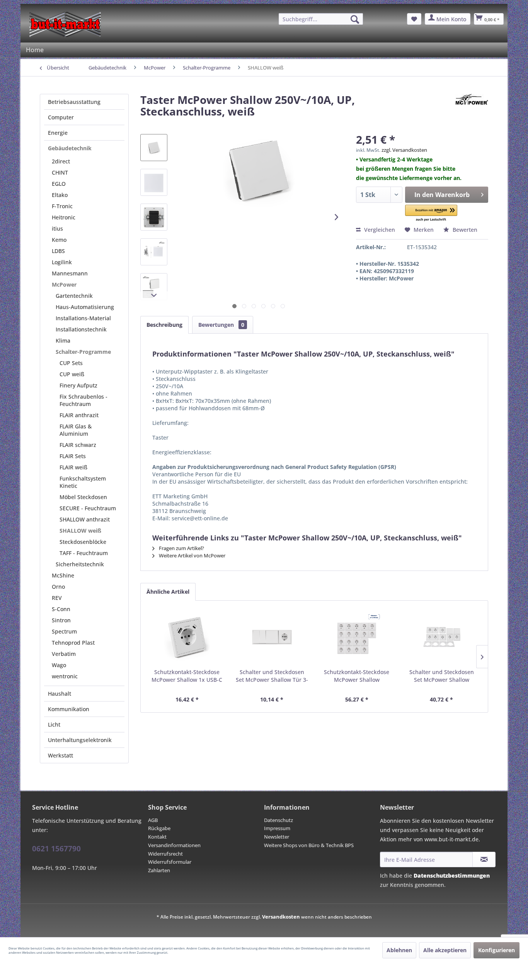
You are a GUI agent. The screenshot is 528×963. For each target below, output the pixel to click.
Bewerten (464, 229)
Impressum (277, 828)
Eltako (60, 195)
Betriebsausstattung (74, 101)
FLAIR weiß (73, 467)
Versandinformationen (174, 845)
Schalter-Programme (83, 351)
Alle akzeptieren (445, 950)
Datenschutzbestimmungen (452, 875)
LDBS (58, 251)
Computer (61, 117)
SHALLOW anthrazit (85, 519)
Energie (58, 132)
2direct (61, 161)
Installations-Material (83, 318)
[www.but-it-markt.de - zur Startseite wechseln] (65, 24)
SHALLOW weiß (80, 530)
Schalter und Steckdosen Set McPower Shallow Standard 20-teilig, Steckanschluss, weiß (441, 676)
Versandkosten (281, 916)
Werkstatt (60, 755)
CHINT (60, 172)
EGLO (59, 183)
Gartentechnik (74, 295)
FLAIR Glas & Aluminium (76, 430)
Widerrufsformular (169, 861)
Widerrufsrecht (165, 853)
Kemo (59, 239)
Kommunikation (68, 709)
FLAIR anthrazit (79, 415)
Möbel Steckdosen (83, 497)
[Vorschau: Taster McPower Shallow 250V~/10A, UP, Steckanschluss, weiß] (153, 147)
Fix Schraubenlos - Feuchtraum (83, 400)
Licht (54, 724)
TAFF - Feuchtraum (84, 553)
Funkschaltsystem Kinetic (83, 482)
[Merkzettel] (414, 19)
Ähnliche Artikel (167, 591)
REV (57, 597)
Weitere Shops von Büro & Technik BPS (309, 845)
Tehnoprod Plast (73, 642)
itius (57, 228)
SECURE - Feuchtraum (88, 508)
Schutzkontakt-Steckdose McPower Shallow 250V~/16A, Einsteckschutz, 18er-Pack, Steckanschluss (356, 676)
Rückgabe (159, 828)
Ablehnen (399, 950)
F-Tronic (62, 206)
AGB (153, 820)
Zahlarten (159, 870)
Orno (58, 586)
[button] (431, 213)
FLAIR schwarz (78, 444)
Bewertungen (221, 324)
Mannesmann (70, 273)
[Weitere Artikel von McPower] (471, 107)
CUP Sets (71, 363)
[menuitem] (321, 19)
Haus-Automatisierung (85, 307)
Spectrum (64, 631)
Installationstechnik (81, 329)
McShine (63, 575)
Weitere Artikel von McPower (191, 555)
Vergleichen (379, 229)
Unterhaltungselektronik (80, 740)
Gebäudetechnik (70, 148)
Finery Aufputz (78, 385)
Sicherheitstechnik (80, 564)
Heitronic (63, 217)
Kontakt (157, 836)
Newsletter (276, 836)
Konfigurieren (496, 950)
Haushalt (59, 693)
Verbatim (64, 653)
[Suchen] (355, 19)
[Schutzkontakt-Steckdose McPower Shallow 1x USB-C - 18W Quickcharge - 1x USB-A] (187, 637)
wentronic (65, 676)
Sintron (61, 620)
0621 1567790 (56, 849)
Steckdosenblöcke (83, 541)
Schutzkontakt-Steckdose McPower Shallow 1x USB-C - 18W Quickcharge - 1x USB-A (187, 676)
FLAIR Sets (73, 456)
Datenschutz (278, 820)
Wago (59, 665)
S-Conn (61, 609)
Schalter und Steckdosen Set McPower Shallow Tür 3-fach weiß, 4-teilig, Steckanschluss (272, 676)
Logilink (62, 262)
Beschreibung (164, 324)
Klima (63, 340)
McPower (64, 284)
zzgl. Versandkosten (404, 149)
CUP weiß (72, 374)
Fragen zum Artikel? (181, 548)
